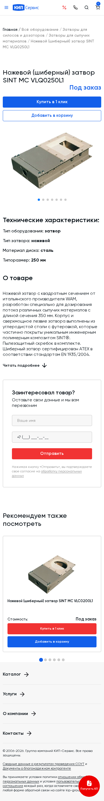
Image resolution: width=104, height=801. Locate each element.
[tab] (41, 660)
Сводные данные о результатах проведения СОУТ (43, 764)
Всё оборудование (40, 29)
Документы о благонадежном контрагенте (37, 768)
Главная (10, 29)
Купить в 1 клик (52, 101)
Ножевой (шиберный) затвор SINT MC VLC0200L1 (50, 601)
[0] (97, 7)
